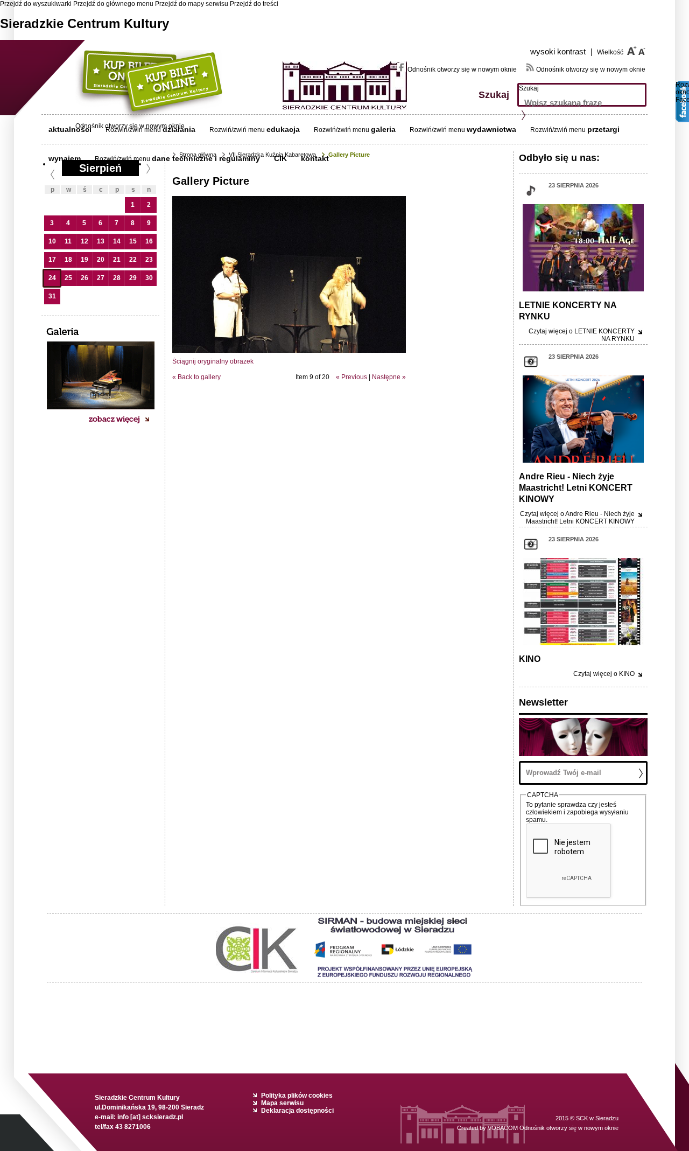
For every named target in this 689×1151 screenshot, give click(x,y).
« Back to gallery (196, 377)
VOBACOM (553, 1128)
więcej (577, 517)
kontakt (315, 158)
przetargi (603, 129)
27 (100, 278)
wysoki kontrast (561, 51)
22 (133, 259)
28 (117, 278)
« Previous (351, 377)
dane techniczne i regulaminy (206, 158)
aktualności (70, 129)
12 (84, 241)
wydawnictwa (491, 129)
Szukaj (529, 88)
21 (117, 259)
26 (84, 278)
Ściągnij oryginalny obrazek (213, 361)
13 (100, 241)
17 (52, 259)
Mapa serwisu (282, 1103)
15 (133, 241)
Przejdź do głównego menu (113, 4)
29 (133, 278)
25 (68, 278)
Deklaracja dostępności (297, 1110)
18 (68, 259)
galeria (383, 129)
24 (52, 278)
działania (179, 129)
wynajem (64, 158)
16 (149, 241)
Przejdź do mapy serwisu (191, 4)
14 (117, 241)
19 (84, 259)
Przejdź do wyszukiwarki (36, 4)
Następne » (389, 377)
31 (52, 296)
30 (149, 278)
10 (52, 241)
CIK (280, 158)
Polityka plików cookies (297, 1095)
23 (149, 259)
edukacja (283, 129)
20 (100, 259)
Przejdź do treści (254, 4)
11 (68, 241)
